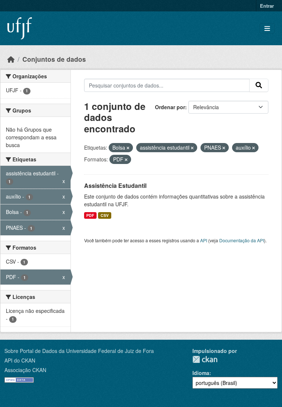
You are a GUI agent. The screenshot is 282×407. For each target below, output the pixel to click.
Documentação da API (241, 240)
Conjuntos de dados (54, 59)
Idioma (200, 372)
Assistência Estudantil (115, 185)
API (203, 240)
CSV (105, 215)
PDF (90, 215)
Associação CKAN (25, 370)
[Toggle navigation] (267, 28)
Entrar (267, 5)
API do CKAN (19, 360)
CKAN (204, 359)
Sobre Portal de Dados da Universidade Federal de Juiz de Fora (79, 350)
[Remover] (128, 148)
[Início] (11, 59)
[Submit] (258, 85)
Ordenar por (170, 107)
